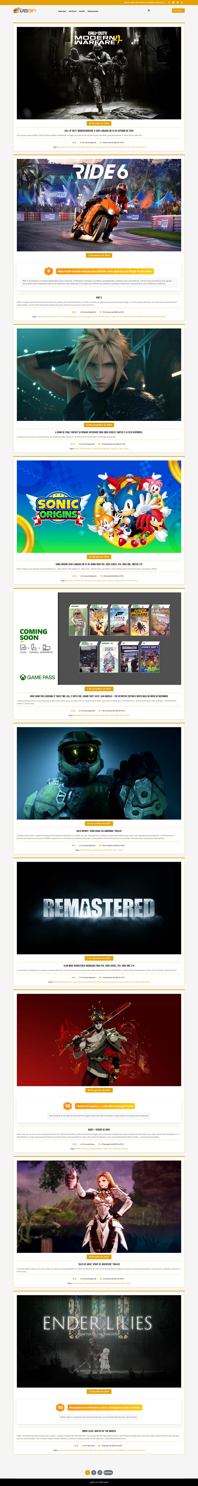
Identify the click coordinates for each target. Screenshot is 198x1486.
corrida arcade (50, 317)
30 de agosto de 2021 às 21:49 (112, 1144)
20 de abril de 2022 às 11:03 (113, 576)
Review (135, 317)
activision (61, 147)
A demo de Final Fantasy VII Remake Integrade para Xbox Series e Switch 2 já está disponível (99, 432)
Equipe (82, 11)
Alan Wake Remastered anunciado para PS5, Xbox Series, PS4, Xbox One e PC (99, 965)
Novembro (86, 715)
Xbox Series (140, 147)
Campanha (97, 850)
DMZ (88, 147)
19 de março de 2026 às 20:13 (113, 312)
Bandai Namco (78, 1283)
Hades (77, 1149)
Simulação (150, 317)
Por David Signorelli (89, 143)
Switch (123, 580)
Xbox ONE (114, 715)
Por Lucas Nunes (88, 1144)
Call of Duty (71, 147)
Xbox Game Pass (102, 715)
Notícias (72, 11)
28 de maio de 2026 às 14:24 (113, 143)
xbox (105, 1149)
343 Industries (86, 850)
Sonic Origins (107, 580)
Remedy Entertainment (119, 982)
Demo (76, 448)
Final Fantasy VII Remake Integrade (95, 448)
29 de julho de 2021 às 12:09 (113, 1279)
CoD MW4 (81, 147)
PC (129, 147)
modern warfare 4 (102, 147)
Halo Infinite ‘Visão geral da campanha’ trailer (99, 831)
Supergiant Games (94, 1149)
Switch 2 (114, 448)
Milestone (105, 317)
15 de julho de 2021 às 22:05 (111, 1446)
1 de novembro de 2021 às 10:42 (113, 711)
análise (40, 317)
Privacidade (93, 11)
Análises (62, 11)
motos (113, 317)
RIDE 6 (99, 297)
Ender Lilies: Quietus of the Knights (99, 1431)
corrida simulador (64, 317)
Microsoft (77, 715)
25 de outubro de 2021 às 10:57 (113, 846)
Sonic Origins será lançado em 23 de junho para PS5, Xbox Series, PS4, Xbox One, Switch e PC (99, 564)
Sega (99, 580)
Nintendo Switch (96, 1450)
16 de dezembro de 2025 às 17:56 (113, 444)
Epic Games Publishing (83, 982)
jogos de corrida (93, 317)
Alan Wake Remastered (62, 982)
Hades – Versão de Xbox (99, 1129)
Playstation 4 (90, 580)
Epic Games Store (72, 580)
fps (92, 147)
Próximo (108, 1472)
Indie (83, 1149)
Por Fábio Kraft (89, 1446)
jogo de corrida (79, 317)
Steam (117, 580)
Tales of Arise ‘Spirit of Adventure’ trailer (99, 1264)
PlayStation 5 (125, 317)
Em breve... (178, 10)
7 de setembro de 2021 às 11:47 (113, 977)
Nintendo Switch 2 (119, 147)
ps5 (132, 147)
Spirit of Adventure (105, 1283)
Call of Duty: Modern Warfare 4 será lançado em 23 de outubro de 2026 (99, 130)
